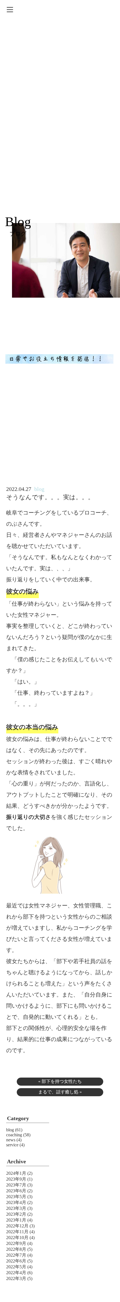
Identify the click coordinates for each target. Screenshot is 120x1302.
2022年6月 (16, 1261)
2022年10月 (17, 1237)
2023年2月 (16, 1214)
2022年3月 (16, 1278)
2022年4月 (16, 1272)
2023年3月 (16, 1208)
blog (10, 1129)
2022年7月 (16, 1255)
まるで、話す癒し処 (58, 1092)
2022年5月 (16, 1266)
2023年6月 (16, 1190)
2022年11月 (17, 1231)
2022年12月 (17, 1225)
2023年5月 (16, 1196)
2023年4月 (16, 1202)
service (12, 1144)
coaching (14, 1134)
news (10, 1139)
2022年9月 (16, 1243)
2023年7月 (16, 1185)
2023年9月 (16, 1179)
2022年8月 (16, 1249)
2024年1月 (16, 1173)
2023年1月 (16, 1220)
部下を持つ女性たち (62, 1081)
